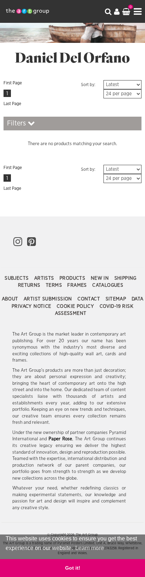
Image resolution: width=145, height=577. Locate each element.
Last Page (12, 104)
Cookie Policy (76, 306)
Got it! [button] (72, 568)
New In (101, 278)
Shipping (125, 278)
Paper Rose (60, 439)
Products (73, 278)
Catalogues (107, 285)
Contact (89, 299)
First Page (13, 83)
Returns (30, 285)
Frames (77, 285)
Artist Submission (49, 299)
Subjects (17, 278)
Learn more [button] (89, 548)
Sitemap (117, 299)
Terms (54, 285)
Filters (17, 123)
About (11, 299)
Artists (45, 278)
